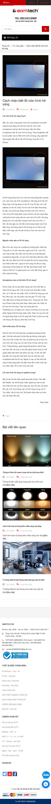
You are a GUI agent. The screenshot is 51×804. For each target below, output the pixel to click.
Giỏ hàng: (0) (12, 37)
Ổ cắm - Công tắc (8, 676)
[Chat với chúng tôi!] (46, 784)
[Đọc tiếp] (11, 484)
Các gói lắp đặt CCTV (10, 727)
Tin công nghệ (18, 46)
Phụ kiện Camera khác (10, 755)
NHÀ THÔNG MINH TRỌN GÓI (14, 699)
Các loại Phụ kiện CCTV (11, 746)
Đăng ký (32, 2)
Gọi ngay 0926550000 (26, 801)
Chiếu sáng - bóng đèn (10, 680)
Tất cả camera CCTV (10, 722)
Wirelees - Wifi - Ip (9, 731)
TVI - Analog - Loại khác (11, 741)
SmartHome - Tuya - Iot (11, 671)
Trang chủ (5, 46)
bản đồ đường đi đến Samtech (28, 789)
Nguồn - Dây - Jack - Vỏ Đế (12, 750)
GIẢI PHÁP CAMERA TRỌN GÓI (14, 695)
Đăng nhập (44, 2)
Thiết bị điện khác (8, 690)
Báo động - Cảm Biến (10, 685)
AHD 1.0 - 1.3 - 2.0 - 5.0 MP (12, 736)
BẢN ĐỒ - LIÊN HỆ (9, 709)
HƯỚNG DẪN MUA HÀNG (12, 704)
